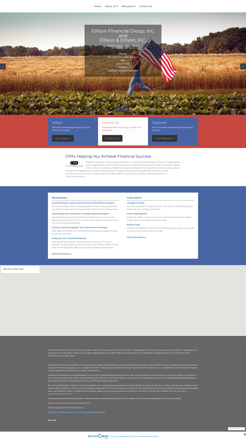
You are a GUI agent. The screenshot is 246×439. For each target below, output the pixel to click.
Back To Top (235, 429)
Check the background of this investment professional (134, 436)
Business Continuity (94, 412)
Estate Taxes (133, 224)
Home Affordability (137, 214)
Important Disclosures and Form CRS (66, 412)
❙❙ (126, 109)
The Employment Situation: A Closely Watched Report (80, 214)
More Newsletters (62, 254)
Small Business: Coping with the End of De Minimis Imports (83, 203)
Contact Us (145, 6)
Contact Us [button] (111, 138)
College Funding (135, 203)
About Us (110, 6)
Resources (128, 6)
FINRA (93, 368)
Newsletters (59, 197)
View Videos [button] (62, 138)
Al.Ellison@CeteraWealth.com (123, 70)
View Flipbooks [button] (163, 138)
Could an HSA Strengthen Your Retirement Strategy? (80, 227)
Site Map (52, 420)
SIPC (98, 368)
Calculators (134, 197)
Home (97, 6)
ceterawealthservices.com (60, 394)
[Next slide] (243, 66)
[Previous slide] (3, 66)
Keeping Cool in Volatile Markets (69, 238)
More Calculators (136, 237)
